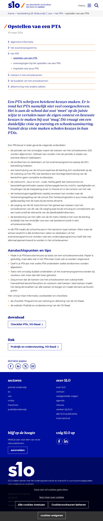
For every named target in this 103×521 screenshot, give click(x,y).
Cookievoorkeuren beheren (69, 504)
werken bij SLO (64, 409)
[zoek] (96, 5)
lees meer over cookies (51, 497)
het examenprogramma (24, 48)
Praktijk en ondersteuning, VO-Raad (34, 347)
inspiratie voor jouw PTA (26, 68)
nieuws (60, 405)
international (63, 418)
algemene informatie (22, 42)
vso (10, 396)
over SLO (61, 387)
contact (60, 391)
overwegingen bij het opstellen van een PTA (36, 63)
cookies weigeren (52, 515)
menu (82, 5)
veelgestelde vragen (67, 396)
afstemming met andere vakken (28, 86)
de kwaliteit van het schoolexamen (29, 81)
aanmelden (19, 451)
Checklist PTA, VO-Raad (27, 325)
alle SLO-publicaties (66, 414)
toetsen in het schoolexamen (26, 75)
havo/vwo (13, 405)
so (9, 391)
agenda (60, 400)
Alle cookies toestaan (31, 504)
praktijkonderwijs (17, 409)
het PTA (15, 53)
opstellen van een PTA (25, 58)
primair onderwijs (17, 387)
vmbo (11, 400)
